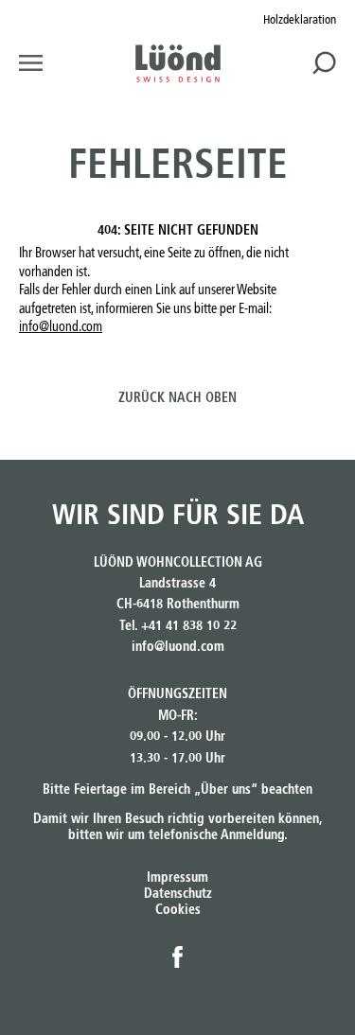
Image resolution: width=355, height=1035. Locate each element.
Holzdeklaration (299, 20)
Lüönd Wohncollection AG (178, 63)
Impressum (177, 878)
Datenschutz (178, 894)
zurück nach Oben (177, 398)
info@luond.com (60, 327)
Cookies (178, 910)
